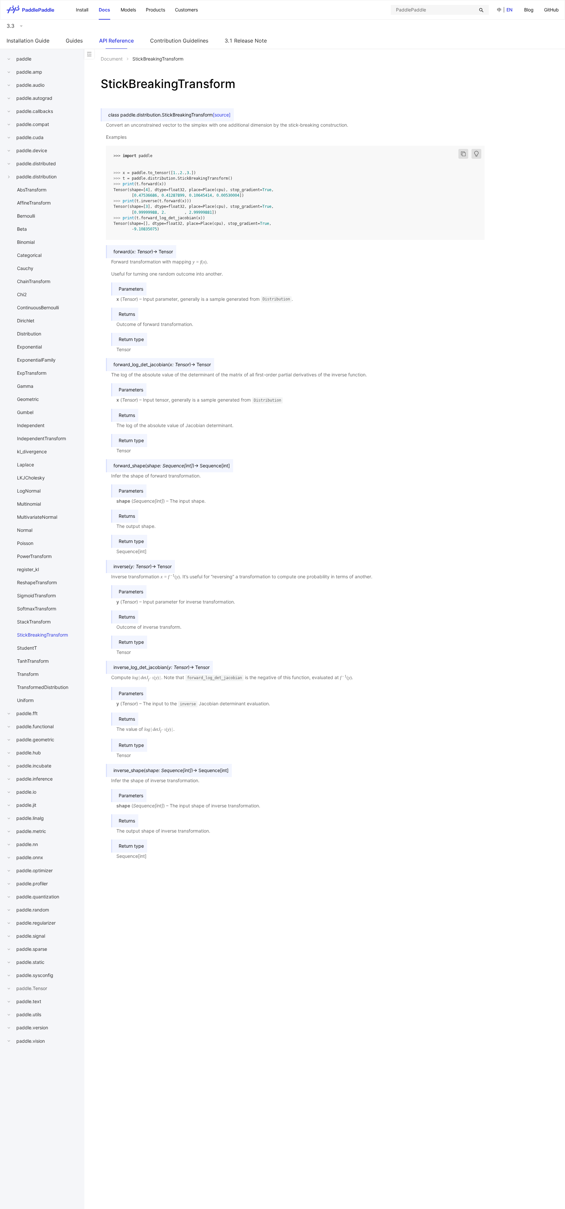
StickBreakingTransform (42, 635)
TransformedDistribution (42, 687)
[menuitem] (529, 10)
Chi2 (22, 294)
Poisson (25, 543)
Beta (22, 229)
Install (82, 9)
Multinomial (29, 504)
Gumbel (25, 412)
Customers (186, 9)
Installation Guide (28, 40)
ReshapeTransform (37, 582)
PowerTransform (34, 556)
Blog (529, 9)
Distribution (29, 333)
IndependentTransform (41, 438)
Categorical (29, 255)
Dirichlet (25, 320)
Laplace (25, 464)
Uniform (25, 700)
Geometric (28, 399)
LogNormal (29, 491)
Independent (30, 425)
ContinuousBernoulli (38, 307)
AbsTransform (31, 189)
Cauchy (25, 268)
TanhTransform (33, 661)
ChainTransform (33, 281)
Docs (104, 9)
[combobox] (440, 9)
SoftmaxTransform (36, 608)
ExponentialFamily (36, 360)
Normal (24, 530)
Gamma (25, 386)
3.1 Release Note (246, 40)
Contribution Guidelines (179, 40)
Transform (28, 674)
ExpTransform (31, 373)
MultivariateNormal (37, 517)
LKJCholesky (31, 477)
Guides (74, 40)
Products (155, 9)
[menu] (541, 9)
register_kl (28, 569)
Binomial (26, 242)
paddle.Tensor (31, 988)
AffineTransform (34, 203)
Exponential (29, 347)
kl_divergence (32, 451)
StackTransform (34, 621)
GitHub (551, 9)
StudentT (27, 648)
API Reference (116, 40)
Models (128, 9)
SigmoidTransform (36, 595)
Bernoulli (26, 216)
